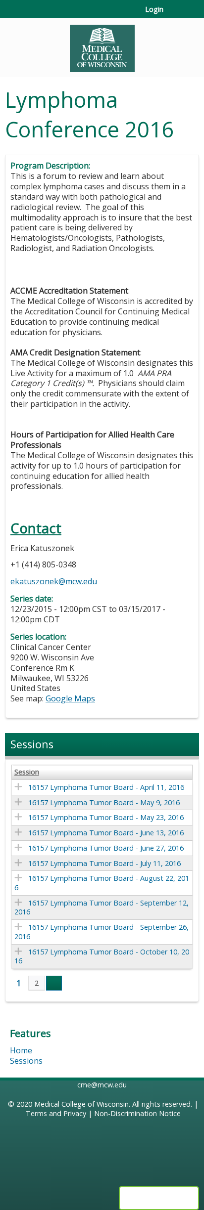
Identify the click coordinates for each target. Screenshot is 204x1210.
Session (26, 772)
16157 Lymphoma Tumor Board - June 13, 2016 (106, 832)
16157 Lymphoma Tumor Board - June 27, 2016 (106, 848)
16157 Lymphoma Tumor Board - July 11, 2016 (104, 863)
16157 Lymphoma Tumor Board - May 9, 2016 (104, 802)
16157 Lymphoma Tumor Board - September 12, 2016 (101, 907)
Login (154, 9)
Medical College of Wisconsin (81, 1104)
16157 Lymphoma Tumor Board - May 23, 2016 (106, 817)
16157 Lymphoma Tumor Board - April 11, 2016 (106, 787)
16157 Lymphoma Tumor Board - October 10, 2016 (101, 956)
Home (21, 1050)
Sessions (26, 1060)
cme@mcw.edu (102, 1084)
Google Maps (70, 698)
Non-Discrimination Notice (137, 1113)
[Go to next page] (54, 983)
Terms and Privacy (56, 1113)
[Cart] (175, 14)
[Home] (102, 45)
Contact (35, 528)
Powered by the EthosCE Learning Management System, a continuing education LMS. (159, 1198)
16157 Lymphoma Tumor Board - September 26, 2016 (101, 931)
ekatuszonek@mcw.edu (53, 581)
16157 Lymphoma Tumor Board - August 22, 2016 (101, 882)
